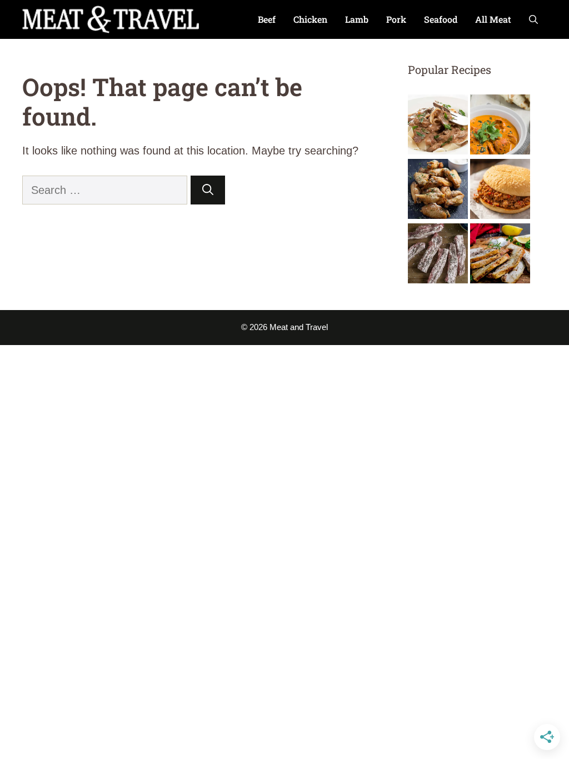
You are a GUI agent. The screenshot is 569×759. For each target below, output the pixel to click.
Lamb (356, 19)
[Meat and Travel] (110, 19)
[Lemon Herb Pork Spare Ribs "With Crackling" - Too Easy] (500, 255)
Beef (267, 19)
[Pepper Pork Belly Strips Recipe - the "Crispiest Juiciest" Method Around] (438, 255)
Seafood (440, 19)
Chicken (310, 19)
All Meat (493, 19)
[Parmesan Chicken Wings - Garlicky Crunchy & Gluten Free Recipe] (438, 191)
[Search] (208, 190)
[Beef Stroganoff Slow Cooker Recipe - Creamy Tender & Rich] (438, 126)
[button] (533, 19)
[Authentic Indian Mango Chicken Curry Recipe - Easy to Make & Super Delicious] (500, 126)
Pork (396, 19)
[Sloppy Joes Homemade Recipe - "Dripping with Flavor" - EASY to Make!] (500, 191)
